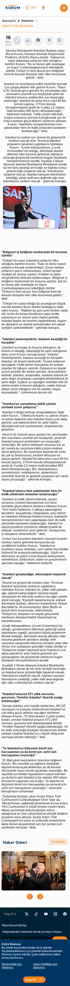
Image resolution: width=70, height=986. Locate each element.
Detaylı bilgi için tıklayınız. (12, 965)
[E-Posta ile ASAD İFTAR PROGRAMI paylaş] (27, 40)
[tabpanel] (35, 871)
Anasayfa (9, 20)
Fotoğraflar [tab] (58, 841)
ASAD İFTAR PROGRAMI (17, 26)
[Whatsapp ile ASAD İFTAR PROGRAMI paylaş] (59, 40)
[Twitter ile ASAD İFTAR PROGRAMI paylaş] (48, 40)
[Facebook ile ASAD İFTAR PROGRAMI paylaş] (38, 40)
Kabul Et (30, 979)
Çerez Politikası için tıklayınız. (45, 965)
